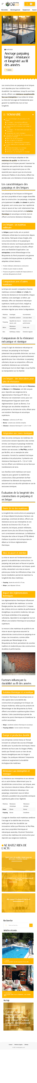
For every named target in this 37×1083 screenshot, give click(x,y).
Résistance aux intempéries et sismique (18, 152)
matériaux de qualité (9, 160)
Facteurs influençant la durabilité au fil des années (18, 145)
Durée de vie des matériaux (15, 138)
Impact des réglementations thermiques (18, 142)
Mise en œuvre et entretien (14, 140)
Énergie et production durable (15, 150)
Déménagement (12, 1008)
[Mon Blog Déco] (12, 4)
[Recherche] (27, 4)
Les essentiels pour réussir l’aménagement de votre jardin (18, 879)
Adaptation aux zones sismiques (16, 133)
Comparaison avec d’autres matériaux (18, 124)
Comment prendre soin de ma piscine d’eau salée (16, 961)
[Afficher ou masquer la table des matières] (27, 115)
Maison (9, 70)
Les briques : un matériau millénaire (17, 122)
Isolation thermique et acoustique (16, 148)
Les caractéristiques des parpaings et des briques (18, 119)
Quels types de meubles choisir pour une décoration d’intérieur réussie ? (18, 858)
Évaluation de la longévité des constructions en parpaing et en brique (19, 135)
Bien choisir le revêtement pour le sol (18, 899)
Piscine (7, 960)
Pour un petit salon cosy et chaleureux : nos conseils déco (17, 995)
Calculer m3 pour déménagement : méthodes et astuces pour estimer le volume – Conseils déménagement (18, 1017)
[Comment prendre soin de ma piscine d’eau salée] (18, 945)
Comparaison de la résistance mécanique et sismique (18, 127)
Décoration (8, 993)
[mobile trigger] (3, 4)
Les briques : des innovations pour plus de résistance (19, 130)
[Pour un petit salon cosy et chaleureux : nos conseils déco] (18, 978)
